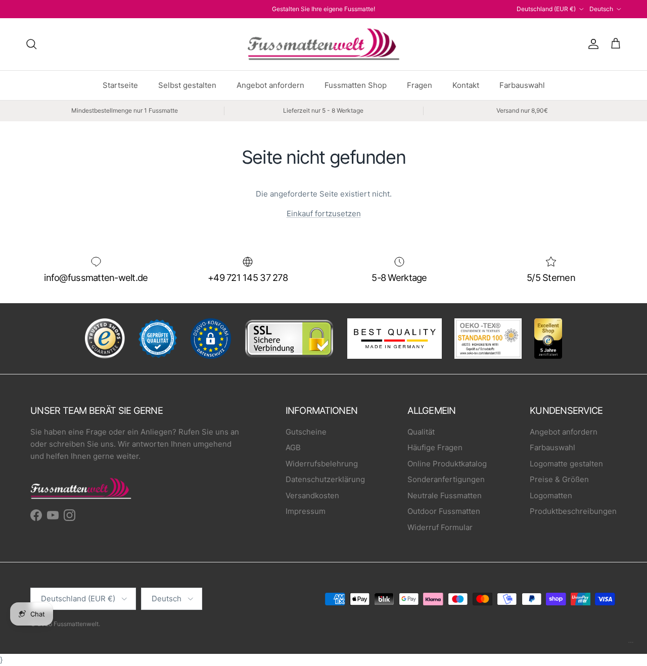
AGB (293, 447)
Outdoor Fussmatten (443, 511)
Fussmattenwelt (76, 624)
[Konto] (591, 44)
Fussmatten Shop (356, 85)
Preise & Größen (559, 479)
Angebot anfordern (270, 85)
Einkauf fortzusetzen (324, 213)
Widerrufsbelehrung (322, 463)
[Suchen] (31, 44)
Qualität (421, 432)
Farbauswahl (522, 85)
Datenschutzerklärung (325, 479)
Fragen (419, 85)
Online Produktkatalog (447, 463)
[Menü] (631, 645)
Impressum (306, 511)
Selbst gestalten (187, 85)
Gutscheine (306, 432)
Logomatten (551, 495)
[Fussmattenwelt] (323, 44)
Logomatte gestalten (566, 463)
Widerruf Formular (440, 527)
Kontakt (465, 85)
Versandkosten (312, 495)
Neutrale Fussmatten (444, 495)
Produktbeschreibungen (573, 511)
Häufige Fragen (435, 447)
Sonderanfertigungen (446, 479)
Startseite (120, 85)
